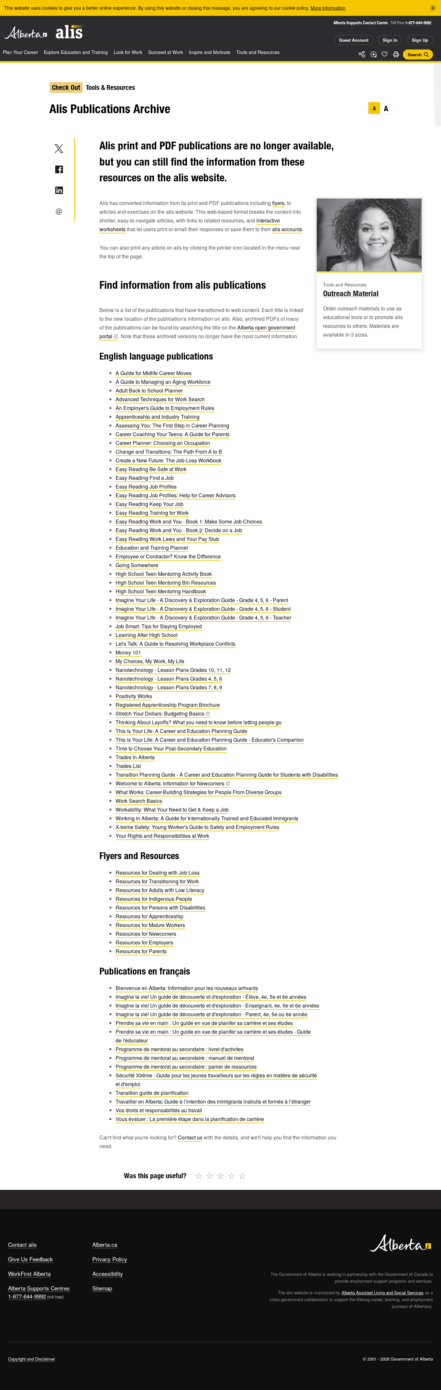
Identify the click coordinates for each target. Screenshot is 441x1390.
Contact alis (22, 1244)
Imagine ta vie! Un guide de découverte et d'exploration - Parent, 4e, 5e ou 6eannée (211, 1014)
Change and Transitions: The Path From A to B (169, 451)
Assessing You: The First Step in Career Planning (172, 425)
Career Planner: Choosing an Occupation (163, 443)
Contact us (190, 1137)
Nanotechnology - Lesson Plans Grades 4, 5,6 (169, 678)
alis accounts (287, 229)
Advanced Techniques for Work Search (160, 399)
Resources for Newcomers (146, 933)
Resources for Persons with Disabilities (160, 907)
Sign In (390, 40)
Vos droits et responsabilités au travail (159, 1110)
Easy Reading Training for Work (152, 512)
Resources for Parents (141, 951)
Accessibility (107, 1273)
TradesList (128, 766)
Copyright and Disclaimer (31, 1359)
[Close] (433, 8)
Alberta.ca (104, 1244)
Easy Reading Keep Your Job (149, 504)
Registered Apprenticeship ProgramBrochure (168, 704)
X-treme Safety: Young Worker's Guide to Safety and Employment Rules (197, 827)
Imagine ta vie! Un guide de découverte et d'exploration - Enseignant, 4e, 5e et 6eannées (217, 1005)
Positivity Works (134, 696)
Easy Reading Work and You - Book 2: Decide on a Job (179, 530)
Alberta (25, 32)
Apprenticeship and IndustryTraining (158, 416)
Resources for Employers (144, 942)
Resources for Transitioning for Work (157, 881)
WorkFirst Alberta (29, 1273)
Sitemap (102, 1288)
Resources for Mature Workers (150, 925)
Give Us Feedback (30, 1259)
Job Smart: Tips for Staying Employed (159, 626)
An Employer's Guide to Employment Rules (165, 408)
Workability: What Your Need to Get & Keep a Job (172, 809)
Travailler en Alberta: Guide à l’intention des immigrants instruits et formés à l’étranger (213, 1101)
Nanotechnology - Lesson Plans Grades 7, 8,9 (169, 687)
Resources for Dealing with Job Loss (158, 872)
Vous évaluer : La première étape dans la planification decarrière (190, 1119)
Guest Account (353, 40)
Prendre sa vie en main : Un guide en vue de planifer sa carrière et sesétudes (204, 1023)
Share (362, 54)
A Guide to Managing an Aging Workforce (163, 381)
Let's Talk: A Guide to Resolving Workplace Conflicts (175, 643)
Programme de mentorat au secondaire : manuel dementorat (185, 1057)
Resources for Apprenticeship (149, 916)
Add (373, 54)
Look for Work (128, 52)
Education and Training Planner (152, 547)
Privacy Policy (109, 1259)
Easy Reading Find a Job (145, 477)
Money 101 (128, 652)
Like (384, 54)
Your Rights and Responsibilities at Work (162, 835)
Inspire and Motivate (210, 52)
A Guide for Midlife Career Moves (153, 373)
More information (328, 8)
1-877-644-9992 (418, 22)
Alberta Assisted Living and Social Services (383, 1292)
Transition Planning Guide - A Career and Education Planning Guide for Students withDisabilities (227, 774)
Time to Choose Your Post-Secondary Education (171, 748)
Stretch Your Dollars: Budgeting (160, 713)
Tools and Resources (258, 52)
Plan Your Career (20, 52)
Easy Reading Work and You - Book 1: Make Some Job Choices (189, 521)
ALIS (69, 32)
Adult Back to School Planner (149, 390)
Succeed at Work (165, 52)
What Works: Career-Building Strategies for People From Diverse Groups (199, 792)
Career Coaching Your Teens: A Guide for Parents (173, 434)
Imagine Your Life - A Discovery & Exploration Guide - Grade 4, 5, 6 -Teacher (203, 617)
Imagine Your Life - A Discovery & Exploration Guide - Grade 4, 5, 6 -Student (203, 608)
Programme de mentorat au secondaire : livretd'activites (179, 1049)
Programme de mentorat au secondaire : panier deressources (186, 1066)
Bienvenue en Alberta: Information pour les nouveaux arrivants (187, 988)
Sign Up (420, 40)
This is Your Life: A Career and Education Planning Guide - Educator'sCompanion (210, 739)
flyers (278, 203)
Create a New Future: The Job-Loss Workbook (168, 460)
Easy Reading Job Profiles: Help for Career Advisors (176, 495)
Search (415, 54)
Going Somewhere (137, 565)
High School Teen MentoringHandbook (161, 591)
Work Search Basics (139, 800)
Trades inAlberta (135, 757)
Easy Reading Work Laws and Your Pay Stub (167, 539)
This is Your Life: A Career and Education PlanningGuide (181, 731)
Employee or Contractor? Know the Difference (168, 556)
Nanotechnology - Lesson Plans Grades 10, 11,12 (173, 669)
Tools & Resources (110, 87)
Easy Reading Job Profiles (146, 486)
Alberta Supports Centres (39, 1288)
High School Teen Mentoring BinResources (166, 582)
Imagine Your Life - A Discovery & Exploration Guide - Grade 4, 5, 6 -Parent (202, 600)
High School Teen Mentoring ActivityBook (164, 573)
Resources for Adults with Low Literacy (160, 890)
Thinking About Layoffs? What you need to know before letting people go (199, 722)
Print (396, 54)
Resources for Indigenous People (154, 898)
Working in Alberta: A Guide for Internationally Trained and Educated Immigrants (207, 818)
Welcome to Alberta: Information (170, 783)
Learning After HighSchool (147, 635)
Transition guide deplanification (152, 1092)
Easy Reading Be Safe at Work (151, 469)
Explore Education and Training (76, 52)
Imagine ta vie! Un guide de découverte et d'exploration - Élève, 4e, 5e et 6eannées (211, 996)
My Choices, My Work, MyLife (150, 661)
